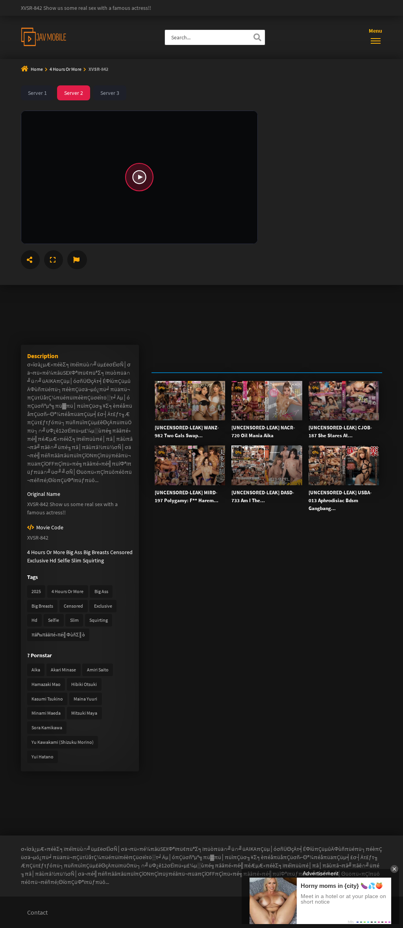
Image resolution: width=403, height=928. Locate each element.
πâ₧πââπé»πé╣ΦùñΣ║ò (58, 635)
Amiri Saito (98, 670)
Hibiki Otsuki (84, 684)
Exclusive (37, 560)
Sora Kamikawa (46, 727)
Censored (121, 552)
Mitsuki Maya (84, 713)
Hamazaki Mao (46, 684)
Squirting (93, 560)
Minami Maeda (46, 713)
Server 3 (109, 92)
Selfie (63, 560)
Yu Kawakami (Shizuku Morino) (62, 742)
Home (37, 69)
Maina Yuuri (85, 699)
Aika (35, 670)
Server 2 (73, 92)
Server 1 (37, 92)
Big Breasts (96, 552)
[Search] (257, 37)
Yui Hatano (42, 757)
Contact (37, 912)
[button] (139, 177)
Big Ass (74, 552)
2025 (36, 591)
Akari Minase (63, 670)
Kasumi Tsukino (47, 699)
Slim (76, 560)
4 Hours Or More (66, 69)
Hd (53, 560)
